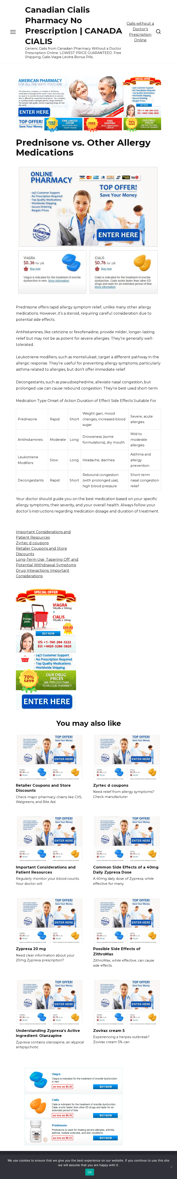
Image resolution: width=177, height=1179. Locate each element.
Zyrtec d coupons (32, 543)
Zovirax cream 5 (109, 1030)
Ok (90, 1172)
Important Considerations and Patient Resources (46, 869)
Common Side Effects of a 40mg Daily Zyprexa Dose (126, 869)
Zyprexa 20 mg (31, 949)
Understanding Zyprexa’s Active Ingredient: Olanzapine (48, 1033)
